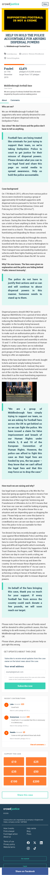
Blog (28, 831)
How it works (8, 828)
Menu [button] (45, 4)
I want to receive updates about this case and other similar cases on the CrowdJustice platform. (27, 678)
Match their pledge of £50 (18, 726)
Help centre (31, 828)
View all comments (37, 745)
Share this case (25, 794)
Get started (25, 859)
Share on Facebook (25, 871)
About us (7, 836)
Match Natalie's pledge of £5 (19, 738)
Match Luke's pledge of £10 (19, 710)
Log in (25, 866)
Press (29, 834)
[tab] (4, 100)
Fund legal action (10, 834)
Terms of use (8, 841)
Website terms (9, 847)
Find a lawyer (8, 831)
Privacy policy (9, 844)
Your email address (14, 666)
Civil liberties (11, 54)
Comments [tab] (15, 100)
